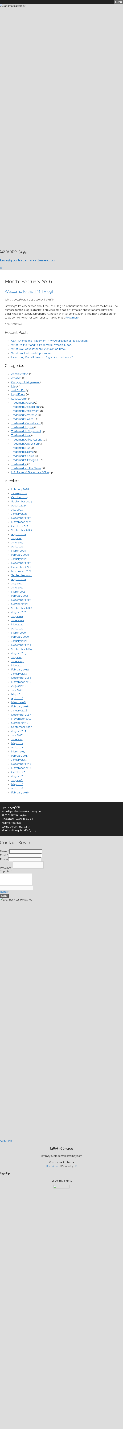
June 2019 (17, 661)
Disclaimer (8, 818)
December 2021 (21, 567)
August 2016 (18, 776)
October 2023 (19, 526)
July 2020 (17, 616)
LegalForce (18, 394)
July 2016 (17, 780)
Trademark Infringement (26, 431)
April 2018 (17, 698)
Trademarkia (19, 464)
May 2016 (17, 784)
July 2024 (17, 509)
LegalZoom (18, 398)
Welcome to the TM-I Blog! (29, 291)
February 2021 (20, 595)
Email (4, 855)
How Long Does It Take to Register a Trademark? (42, 357)
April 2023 (17, 546)
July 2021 (16, 583)
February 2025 (20, 489)
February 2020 (20, 636)
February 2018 (20, 706)
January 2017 (19, 759)
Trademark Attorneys (24, 415)
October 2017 (19, 722)
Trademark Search (22, 456)
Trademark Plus (20, 447)
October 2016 (19, 772)
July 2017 (16, 735)
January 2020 (19, 640)
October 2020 (19, 603)
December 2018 (21, 677)
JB (31, 818)
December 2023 (21, 517)
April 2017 (17, 747)
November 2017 (21, 718)
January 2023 (19, 558)
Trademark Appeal (22, 402)
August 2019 (18, 653)
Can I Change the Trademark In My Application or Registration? (49, 340)
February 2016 (20, 792)
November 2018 (21, 681)
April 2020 (17, 628)
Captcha (6, 871)
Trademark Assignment (25, 410)
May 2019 (17, 665)
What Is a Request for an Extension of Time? (38, 348)
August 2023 (18, 534)
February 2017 (20, 755)
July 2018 (17, 690)
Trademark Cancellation (26, 423)
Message (6, 867)
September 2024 (21, 501)
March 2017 (18, 751)
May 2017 (17, 743)
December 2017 (21, 714)
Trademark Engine (22, 427)
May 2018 (17, 694)
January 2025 (19, 493)
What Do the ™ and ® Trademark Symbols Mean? (42, 344)
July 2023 (17, 538)
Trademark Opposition (25, 443)
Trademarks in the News (26, 468)
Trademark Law (21, 435)
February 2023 (20, 554)
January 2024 (19, 513)
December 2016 (21, 763)
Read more (71, 317)
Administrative (13, 324)
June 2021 (17, 587)
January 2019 (19, 673)
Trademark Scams (22, 451)
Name (4, 851)
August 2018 (18, 685)
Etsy (14, 386)
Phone (4, 859)
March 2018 (18, 702)
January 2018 (19, 710)
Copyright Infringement (25, 382)
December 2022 (21, 562)
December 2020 (21, 599)
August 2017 (18, 731)
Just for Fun (18, 390)
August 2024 (18, 505)
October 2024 (19, 497)
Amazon (16, 378)
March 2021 (18, 591)
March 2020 (18, 632)
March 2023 (18, 550)
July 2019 (17, 657)
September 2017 (21, 726)
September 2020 (21, 608)
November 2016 (21, 767)
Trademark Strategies (24, 460)
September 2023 (21, 530)
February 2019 (20, 669)
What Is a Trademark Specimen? (31, 353)
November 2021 (21, 571)
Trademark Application (25, 406)
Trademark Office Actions (26, 439)
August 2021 (18, 579)
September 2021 (21, 575)
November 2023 (21, 521)
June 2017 (17, 739)
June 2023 (17, 542)
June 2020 (17, 620)
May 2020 (17, 624)
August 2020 (18, 612)
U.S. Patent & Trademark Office (30, 472)
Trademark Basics (22, 419)
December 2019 (21, 644)
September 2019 (21, 649)
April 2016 (17, 788)
